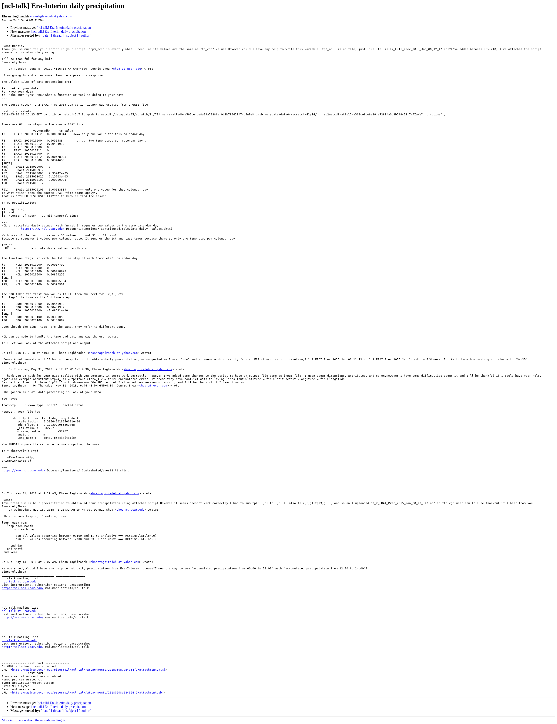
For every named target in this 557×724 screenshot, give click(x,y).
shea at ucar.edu (127, 68)
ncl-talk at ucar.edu (19, 581)
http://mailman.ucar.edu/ (23, 588)
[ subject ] (71, 35)
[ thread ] (57, 35)
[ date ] (45, 35)
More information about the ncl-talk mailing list (34, 720)
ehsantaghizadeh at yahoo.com (51, 16)
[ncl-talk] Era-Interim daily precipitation (64, 27)
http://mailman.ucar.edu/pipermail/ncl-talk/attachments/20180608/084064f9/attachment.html (88, 669)
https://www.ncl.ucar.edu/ (42, 228)
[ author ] (85, 35)
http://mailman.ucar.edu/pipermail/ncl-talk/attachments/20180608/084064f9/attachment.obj (88, 692)
